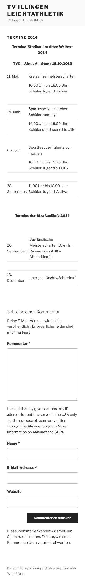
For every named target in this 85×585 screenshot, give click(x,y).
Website (14, 491)
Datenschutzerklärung (24, 568)
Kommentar (18, 344)
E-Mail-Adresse (22, 468)
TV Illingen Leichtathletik (35, 10)
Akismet (35, 426)
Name (13, 443)
